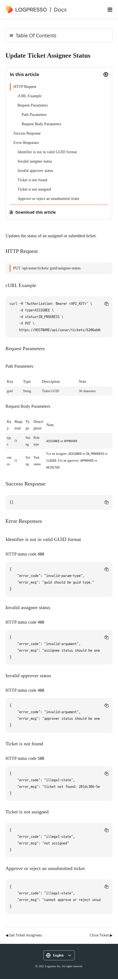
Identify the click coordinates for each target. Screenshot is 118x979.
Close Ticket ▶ (101, 935)
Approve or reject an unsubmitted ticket (48, 199)
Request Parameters (33, 105)
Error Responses (26, 143)
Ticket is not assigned (34, 189)
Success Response (27, 133)
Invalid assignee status (35, 161)
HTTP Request (24, 87)
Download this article (35, 212)
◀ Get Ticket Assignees (23, 935)
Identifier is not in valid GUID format (47, 152)
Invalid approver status (35, 171)
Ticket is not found (32, 180)
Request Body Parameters (41, 124)
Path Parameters (34, 115)
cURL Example (29, 96)
